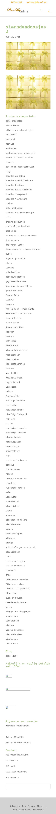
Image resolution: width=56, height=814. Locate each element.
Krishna (10, 368)
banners (10, 162)
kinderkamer (12, 345)
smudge (9, 543)
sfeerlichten (13, 506)
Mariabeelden (13, 396)
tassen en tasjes (15, 561)
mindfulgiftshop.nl (16, 414)
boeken (9, 203)
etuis (9, 263)
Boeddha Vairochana (16, 199)
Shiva (9, 511)
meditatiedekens (15, 410)
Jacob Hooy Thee (15, 327)
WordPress (38, 809)
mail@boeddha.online (17, 755)
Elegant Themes (35, 806)
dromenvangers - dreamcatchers (23, 249)
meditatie (11, 405)
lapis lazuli (13, 382)
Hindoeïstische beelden (19, 313)
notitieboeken (13, 442)
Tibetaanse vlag (15, 584)
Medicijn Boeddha (15, 400)
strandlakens (13, 552)
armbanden (11, 148)
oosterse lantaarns (16, 460)
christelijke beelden (18, 226)
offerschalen (13, 446)
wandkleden (12, 616)
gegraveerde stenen (16, 281)
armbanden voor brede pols (21, 153)
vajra (9, 607)
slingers (10, 538)
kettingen (11, 341)
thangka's (11, 570)
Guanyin (10, 300)
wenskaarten (12, 621)
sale (8, 492)
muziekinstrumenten (16, 428)
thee (8, 575)
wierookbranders (15, 630)
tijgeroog (11, 593)
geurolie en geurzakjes (19, 286)
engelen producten (16, 258)
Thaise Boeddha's (15, 565)
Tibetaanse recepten (17, 579)
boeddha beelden (15, 185)
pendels (10, 465)
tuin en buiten (14, 598)
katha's (10, 336)
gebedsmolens (13, 272)
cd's (8, 217)
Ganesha (10, 268)
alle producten (14, 121)
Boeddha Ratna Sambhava (19, 189)
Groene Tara (12, 295)
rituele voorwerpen (16, 478)
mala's (9, 391)
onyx (8, 455)
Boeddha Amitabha (15, 176)
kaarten (10, 332)
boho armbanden (14, 208)
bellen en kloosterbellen (20, 167)
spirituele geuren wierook (21, 547)
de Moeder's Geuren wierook (21, 235)
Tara (8, 556)
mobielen (10, 419)
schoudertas (12, 501)
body (8, 171)
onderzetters (13, 451)
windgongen (12, 639)
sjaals (9, 529)
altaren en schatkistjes (19, 130)
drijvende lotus (15, 245)
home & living (13, 318)
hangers (10, 304)
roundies (10, 483)
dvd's (9, 254)
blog (8, 656)
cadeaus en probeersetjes (20, 212)
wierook (10, 625)
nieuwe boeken (13, 437)
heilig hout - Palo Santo (20, 309)
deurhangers (12, 240)
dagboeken (11, 231)
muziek (9, 423)
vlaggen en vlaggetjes (18, 611)
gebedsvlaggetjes (15, 277)
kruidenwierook (14, 378)
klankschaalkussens (16, 350)
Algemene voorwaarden (18, 726)
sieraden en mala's (16, 520)
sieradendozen (13, 524)
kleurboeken (12, 359)
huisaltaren (12, 322)
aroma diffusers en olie (19, 157)
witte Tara (12, 643)
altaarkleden (13, 125)
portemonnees (13, 469)
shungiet (10, 515)
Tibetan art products (18, 588)
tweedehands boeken (16, 602)
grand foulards (14, 290)
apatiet (10, 144)
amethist (10, 139)
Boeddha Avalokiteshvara (19, 180)
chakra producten (15, 222)
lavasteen (11, 387)
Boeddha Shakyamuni (16, 194)
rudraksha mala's (15, 488)
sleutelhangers (14, 533)
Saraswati (11, 497)
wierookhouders (14, 634)
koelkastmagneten (15, 364)
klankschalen (13, 355)
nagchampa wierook (16, 432)
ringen (9, 474)
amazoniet (11, 134)
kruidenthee (12, 373)
